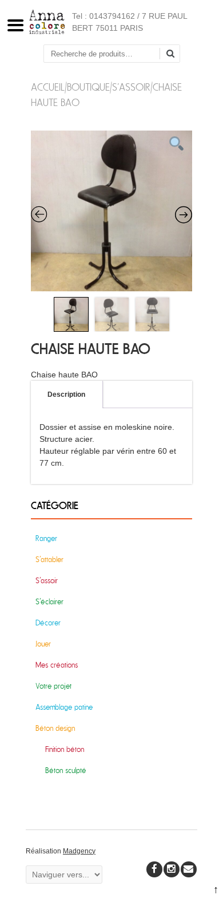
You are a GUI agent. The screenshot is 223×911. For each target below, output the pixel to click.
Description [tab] (66, 394)
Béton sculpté (65, 770)
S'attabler (49, 559)
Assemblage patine (64, 707)
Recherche (174, 54)
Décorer (48, 623)
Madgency (79, 851)
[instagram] (171, 869)
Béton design (55, 728)
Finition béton (64, 749)
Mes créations (56, 665)
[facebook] (154, 869)
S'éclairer (49, 602)
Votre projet (53, 686)
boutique (88, 87)
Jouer (43, 644)
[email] (188, 869)
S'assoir (131, 87)
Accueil (48, 87)
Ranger (46, 538)
